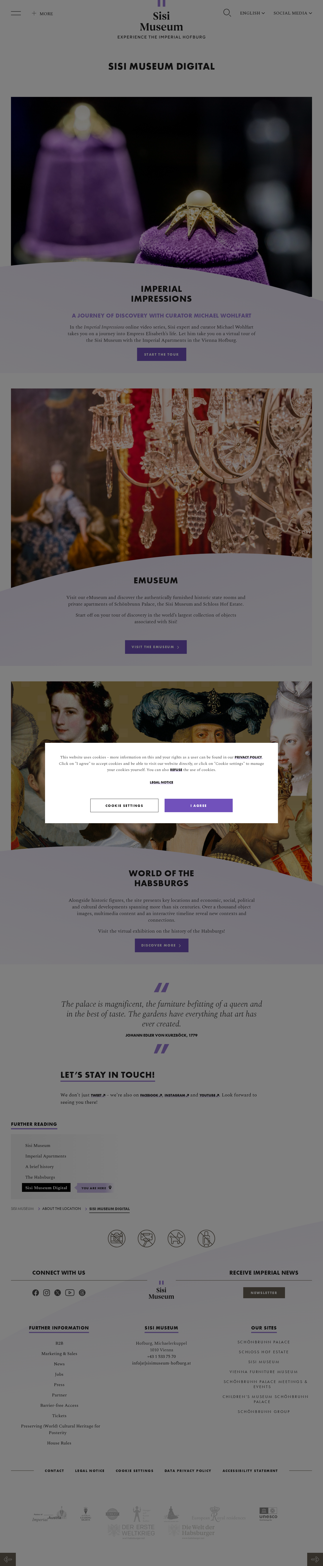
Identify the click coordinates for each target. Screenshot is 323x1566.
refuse (176, 769)
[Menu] (17, 13)
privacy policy (248, 757)
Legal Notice (161, 782)
